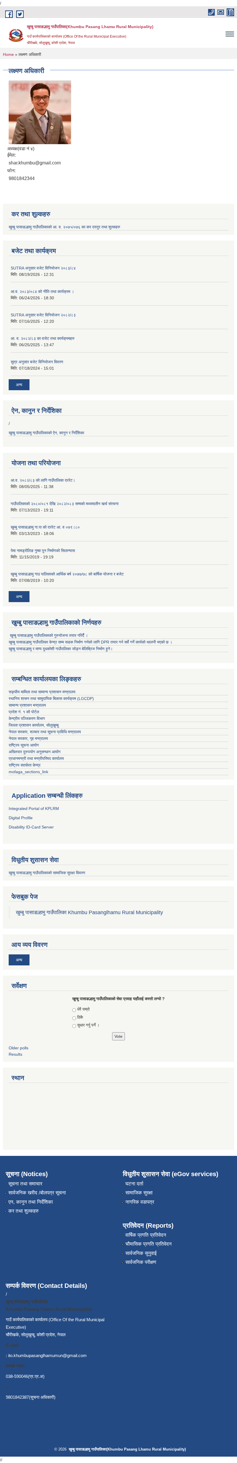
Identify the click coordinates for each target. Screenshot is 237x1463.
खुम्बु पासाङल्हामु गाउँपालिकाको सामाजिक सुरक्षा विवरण (47, 872)
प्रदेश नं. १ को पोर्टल (24, 712)
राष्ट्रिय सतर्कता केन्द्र (24, 765)
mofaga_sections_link (28, 771)
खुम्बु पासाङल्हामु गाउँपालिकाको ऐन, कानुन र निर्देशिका (47, 432)
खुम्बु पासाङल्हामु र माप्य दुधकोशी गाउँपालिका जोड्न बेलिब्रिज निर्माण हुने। (61, 648)
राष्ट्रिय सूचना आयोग (24, 745)
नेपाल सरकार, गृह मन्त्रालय (28, 738)
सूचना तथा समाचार (25, 1184)
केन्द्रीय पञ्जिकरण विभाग (27, 718)
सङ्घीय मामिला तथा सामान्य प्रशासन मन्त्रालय (43, 692)
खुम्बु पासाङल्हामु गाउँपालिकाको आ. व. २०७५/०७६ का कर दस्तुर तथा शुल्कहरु (64, 227)
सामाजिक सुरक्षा (139, 1193)
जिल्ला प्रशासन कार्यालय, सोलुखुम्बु (34, 725)
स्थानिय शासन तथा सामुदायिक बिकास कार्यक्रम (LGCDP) (51, 698)
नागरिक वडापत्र (139, 1202)
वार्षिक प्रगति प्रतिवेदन (145, 1235)
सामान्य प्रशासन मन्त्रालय (27, 705)
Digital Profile (21, 817)
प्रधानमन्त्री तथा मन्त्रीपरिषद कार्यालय (36, 758)
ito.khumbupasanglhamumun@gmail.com (47, 1355)
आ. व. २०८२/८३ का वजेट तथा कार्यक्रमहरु (43, 338)
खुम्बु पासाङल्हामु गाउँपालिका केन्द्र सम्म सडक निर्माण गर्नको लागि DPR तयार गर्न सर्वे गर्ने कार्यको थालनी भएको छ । (90, 642)
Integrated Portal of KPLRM (34, 808)
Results (15, 1054)
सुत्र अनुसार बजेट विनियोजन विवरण (37, 362)
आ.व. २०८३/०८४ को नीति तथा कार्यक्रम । (42, 291)
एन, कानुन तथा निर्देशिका (30, 1202)
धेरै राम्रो (83, 1009)
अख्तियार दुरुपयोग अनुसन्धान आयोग (34, 751)
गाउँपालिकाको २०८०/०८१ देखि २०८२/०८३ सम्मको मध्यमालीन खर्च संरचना (64, 503)
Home (8, 54)
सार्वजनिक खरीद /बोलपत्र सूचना (37, 1193)
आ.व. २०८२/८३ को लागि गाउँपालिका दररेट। (43, 480)
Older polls (18, 1048)
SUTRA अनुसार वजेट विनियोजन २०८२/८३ (43, 315)
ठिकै (80, 1017)
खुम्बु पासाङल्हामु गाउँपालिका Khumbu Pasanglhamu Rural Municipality (89, 912)
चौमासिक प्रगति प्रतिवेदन (148, 1244)
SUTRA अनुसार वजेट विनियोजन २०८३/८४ (43, 268)
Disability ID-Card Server (31, 827)
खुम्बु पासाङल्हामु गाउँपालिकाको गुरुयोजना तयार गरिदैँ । (49, 635)
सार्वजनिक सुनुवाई (141, 1253)
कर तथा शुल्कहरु (23, 1211)
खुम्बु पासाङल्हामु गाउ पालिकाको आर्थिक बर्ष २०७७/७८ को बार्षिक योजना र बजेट (67, 574)
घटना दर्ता (134, 1184)
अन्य (19, 384)
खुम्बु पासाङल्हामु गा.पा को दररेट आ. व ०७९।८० (45, 527)
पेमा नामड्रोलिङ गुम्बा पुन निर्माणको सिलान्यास (43, 550)
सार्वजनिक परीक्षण (140, 1262)
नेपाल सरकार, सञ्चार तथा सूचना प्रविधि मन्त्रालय (45, 731)
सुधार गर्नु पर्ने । (88, 1025)
